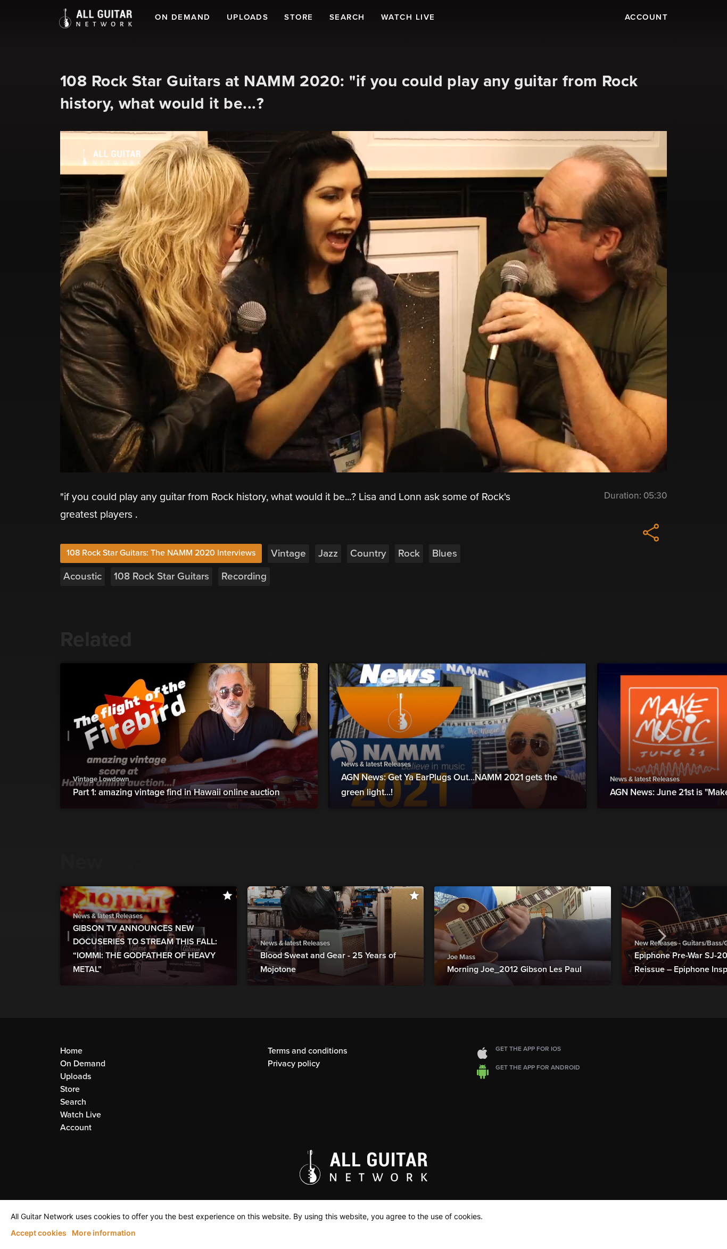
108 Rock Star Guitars (161, 576)
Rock (409, 553)
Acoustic (82, 576)
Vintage (288, 553)
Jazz (328, 553)
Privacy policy (294, 1063)
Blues (444, 553)
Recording (244, 576)
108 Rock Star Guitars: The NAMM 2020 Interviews (161, 553)
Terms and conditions (307, 1051)
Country (368, 553)
